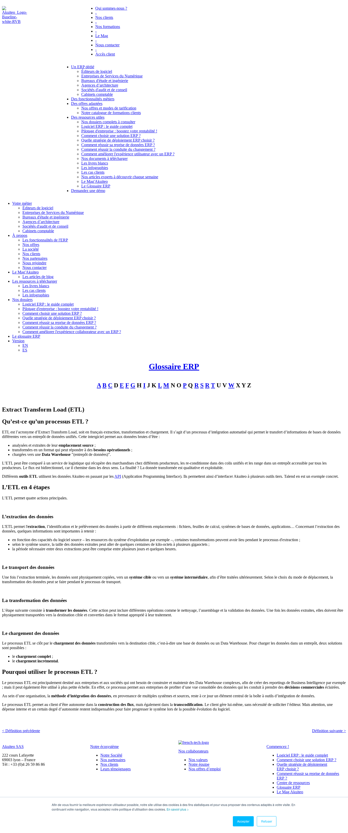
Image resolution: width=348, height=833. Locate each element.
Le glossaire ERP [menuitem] (26, 336)
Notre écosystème (104, 746)
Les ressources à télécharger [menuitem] (34, 281)
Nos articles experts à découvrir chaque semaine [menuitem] (119, 177)
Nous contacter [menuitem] (107, 45)
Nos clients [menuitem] (104, 17)
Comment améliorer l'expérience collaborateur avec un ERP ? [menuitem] (71, 332)
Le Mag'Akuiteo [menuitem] (94, 181)
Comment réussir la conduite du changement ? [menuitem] (118, 149)
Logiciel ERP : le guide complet (302, 755)
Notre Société (111, 755)
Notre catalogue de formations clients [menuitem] (111, 113)
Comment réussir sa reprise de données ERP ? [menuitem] (118, 145)
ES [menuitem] (24, 350)
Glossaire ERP (174, 366)
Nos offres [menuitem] (30, 244)
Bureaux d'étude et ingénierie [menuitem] (104, 80)
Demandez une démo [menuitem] (88, 190)
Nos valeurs (198, 760)
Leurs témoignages (115, 769)
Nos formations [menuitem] (107, 26)
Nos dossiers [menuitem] (22, 299)
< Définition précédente (21, 731)
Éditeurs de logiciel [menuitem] (96, 71)
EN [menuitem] (25, 345)
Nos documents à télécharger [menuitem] (104, 158)
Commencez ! (277, 746)
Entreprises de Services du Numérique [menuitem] (112, 76)
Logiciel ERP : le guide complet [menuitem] (106, 126)
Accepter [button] (243, 821)
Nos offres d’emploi (205, 769)
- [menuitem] (96, 13)
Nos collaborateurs (193, 751)
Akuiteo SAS (13, 746)
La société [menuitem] (30, 249)
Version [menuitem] (18, 341)
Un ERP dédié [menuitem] (82, 67)
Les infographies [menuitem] (94, 168)
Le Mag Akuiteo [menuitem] (290, 792)
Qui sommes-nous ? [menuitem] (111, 8)
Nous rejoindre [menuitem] (34, 263)
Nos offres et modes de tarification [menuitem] (108, 108)
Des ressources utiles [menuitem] (87, 117)
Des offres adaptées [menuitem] (86, 103)
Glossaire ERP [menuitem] (288, 787)
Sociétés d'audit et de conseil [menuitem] (104, 90)
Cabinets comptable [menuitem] (97, 94)
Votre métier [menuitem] (22, 203)
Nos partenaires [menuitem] (34, 258)
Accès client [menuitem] (105, 54)
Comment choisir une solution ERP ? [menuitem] (111, 135)
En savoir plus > (178, 809)
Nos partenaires (112, 760)
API (117, 476)
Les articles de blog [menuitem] (37, 277)
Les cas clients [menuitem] (92, 172)
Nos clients (109, 764)
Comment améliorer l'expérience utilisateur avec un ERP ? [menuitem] (128, 154)
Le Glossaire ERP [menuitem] (95, 186)
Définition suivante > (329, 731)
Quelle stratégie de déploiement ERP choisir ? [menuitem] (118, 140)
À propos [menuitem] (19, 235)
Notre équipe (199, 764)
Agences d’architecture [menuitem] (99, 85)
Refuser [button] (266, 821)
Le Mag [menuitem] (101, 36)
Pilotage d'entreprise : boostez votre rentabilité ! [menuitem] (119, 131)
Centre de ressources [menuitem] (293, 783)
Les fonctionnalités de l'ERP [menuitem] (45, 240)
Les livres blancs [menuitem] (94, 163)
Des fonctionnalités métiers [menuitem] (92, 99)
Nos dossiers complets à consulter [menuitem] (108, 122)
